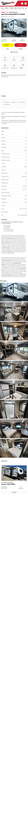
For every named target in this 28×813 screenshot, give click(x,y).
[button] (2, 473)
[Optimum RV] (8, 3)
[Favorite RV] (24, 21)
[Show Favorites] (26, 8)
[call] (22, 3)
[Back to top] (2, 810)
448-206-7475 (14, 52)
